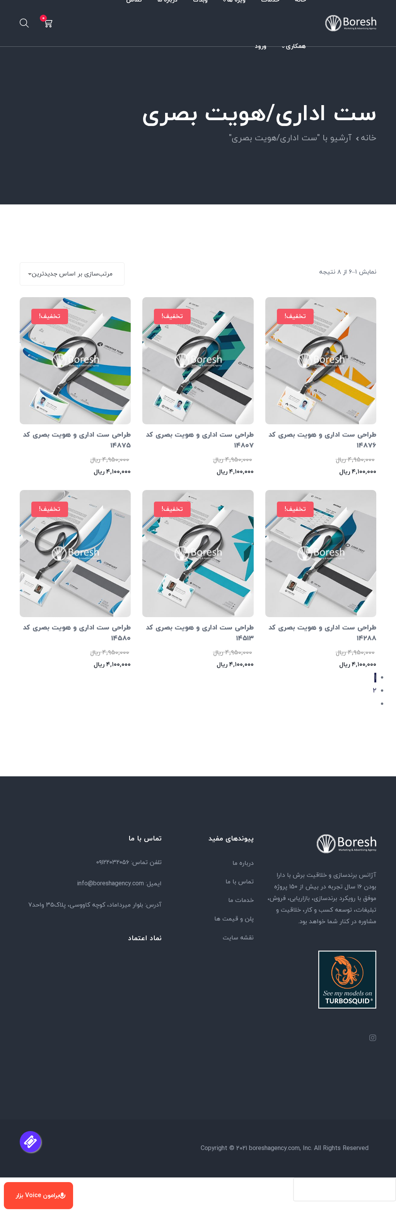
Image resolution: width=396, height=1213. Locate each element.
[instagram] (372, 1039)
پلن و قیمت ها (234, 919)
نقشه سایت (238, 938)
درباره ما (243, 863)
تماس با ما (239, 882)
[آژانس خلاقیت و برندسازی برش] (350, 22)
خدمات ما (241, 900)
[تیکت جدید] (30, 1141)
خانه (368, 138)
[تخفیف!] (75, 360)
